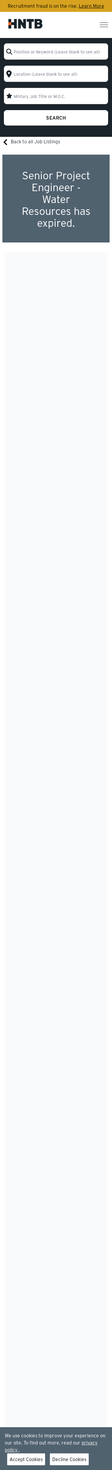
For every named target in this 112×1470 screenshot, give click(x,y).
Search (56, 118)
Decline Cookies (69, 1459)
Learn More (91, 6)
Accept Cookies (26, 1459)
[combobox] (56, 51)
